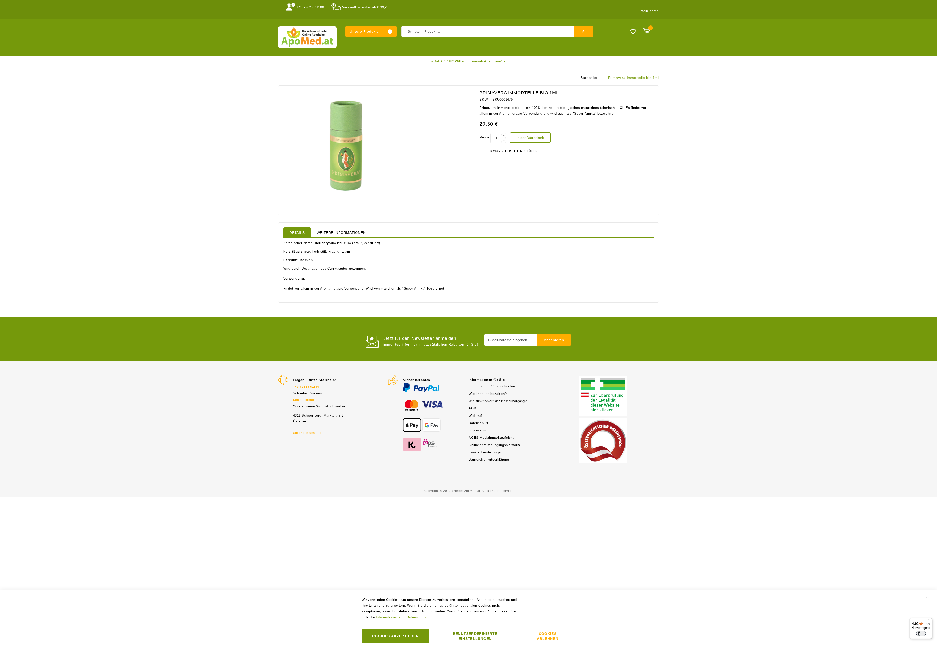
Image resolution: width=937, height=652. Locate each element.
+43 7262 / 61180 (310, 7)
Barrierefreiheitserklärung (489, 459)
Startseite (589, 78)
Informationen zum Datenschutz (401, 617)
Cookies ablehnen (547, 636)
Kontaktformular (305, 400)
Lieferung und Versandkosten (492, 386)
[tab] (297, 232)
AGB (472, 408)
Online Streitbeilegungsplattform (494, 445)
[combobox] (497, 31)
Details (297, 232)
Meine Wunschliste (633, 31)
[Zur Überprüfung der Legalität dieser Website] (603, 378)
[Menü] (929, 621)
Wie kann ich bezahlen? (488, 394)
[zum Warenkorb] (649, 30)
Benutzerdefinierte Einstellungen (475, 636)
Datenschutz (479, 423)
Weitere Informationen (341, 232)
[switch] (921, 633)
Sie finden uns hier (307, 433)
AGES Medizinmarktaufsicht (491, 437)
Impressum (477, 430)
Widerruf (475, 416)
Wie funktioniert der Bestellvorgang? (498, 401)
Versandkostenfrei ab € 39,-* (364, 7)
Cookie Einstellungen (485, 452)
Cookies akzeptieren (395, 636)
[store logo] (307, 37)
